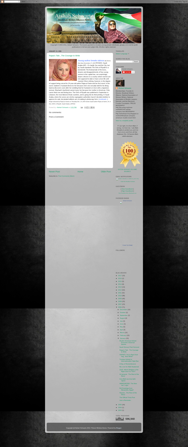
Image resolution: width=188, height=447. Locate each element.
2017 (120, 275)
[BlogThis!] (87, 107)
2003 (120, 410)
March (122, 332)
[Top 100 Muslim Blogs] (129, 167)
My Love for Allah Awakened (129, 367)
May (121, 327)
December (124, 309)
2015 (120, 281)
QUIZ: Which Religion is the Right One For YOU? (128, 370)
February (123, 335)
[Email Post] (81, 107)
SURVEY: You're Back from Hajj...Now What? (128, 355)
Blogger (118, 428)
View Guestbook (127, 189)
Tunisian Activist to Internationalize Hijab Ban (129, 360)
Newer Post (54, 171)
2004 (120, 407)
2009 (120, 298)
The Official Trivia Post (127, 397)
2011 (120, 293)
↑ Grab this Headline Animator (127, 181)
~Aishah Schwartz (124, 88)
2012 (120, 290)
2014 (120, 284)
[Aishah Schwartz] (127, 243)
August (122, 318)
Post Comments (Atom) (66, 176)
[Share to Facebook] (92, 107)
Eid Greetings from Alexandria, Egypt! (126, 389)
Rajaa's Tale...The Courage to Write (64, 56)
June (122, 324)
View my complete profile (124, 120)
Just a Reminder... (125, 400)
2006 (120, 307)
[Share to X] (89, 107)
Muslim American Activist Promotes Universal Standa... (127, 342)
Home (80, 171)
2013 (120, 287)
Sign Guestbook (127, 191)
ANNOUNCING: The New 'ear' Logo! (128, 384)
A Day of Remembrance (127, 364)
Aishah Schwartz (127, 200)
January (123, 338)
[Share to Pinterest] (94, 107)
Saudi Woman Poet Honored (129, 347)
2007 (120, 304)
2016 (120, 278)
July (121, 321)
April (121, 330)
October (123, 312)
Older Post (106, 171)
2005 (120, 405)
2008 (120, 301)
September (124, 315)
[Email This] (85, 107)
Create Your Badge (128, 245)
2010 (120, 295)
